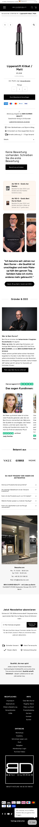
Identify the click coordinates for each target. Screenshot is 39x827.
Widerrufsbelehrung (10, 707)
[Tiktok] (11, 814)
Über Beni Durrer (28, 701)
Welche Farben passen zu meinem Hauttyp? (17, 501)
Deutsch (24, 1)
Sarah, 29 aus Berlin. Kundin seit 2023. (19, 284)
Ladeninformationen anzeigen (19, 122)
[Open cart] (36, 7)
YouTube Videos (19, 752)
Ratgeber (19, 745)
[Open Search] (32, 7)
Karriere (28, 713)
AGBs (10, 713)
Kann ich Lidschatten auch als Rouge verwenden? (14, 506)
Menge (19, 85)
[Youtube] (8, 814)
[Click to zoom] (33, 24)
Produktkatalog (28, 710)
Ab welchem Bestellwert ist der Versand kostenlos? (15, 490)
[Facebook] (2, 814)
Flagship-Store (29, 704)
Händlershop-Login (19, 748)
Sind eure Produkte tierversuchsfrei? (14, 485)
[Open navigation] (5, 7)
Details (6, 139)
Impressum (10, 701)
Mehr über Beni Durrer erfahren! (15, 370)
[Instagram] (5, 814)
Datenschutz (10, 704)
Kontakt (28, 716)
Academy (19, 736)
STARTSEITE (14, 13)
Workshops (19, 733)
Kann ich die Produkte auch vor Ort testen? (16, 496)
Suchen (28, 719)
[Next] (10, 24)
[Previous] (5, 24)
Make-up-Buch (29, 707)
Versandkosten (25, 81)
